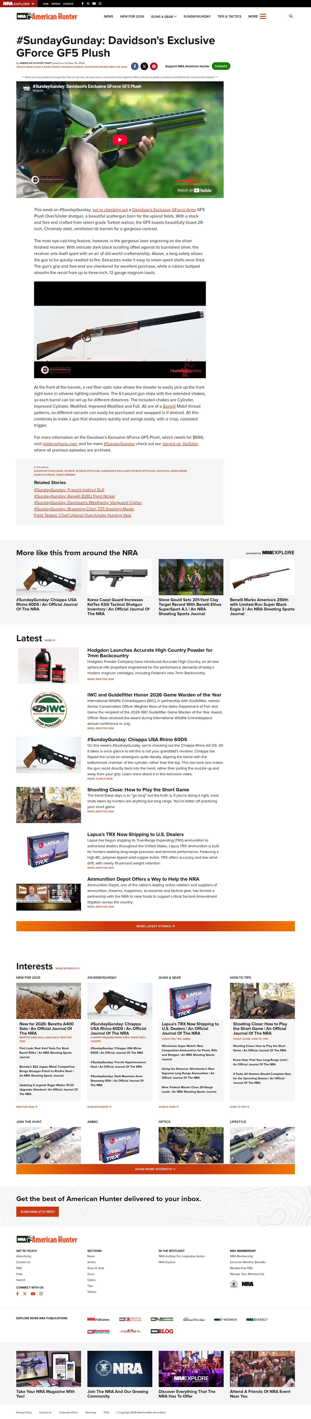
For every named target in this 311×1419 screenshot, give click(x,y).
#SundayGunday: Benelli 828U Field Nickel (74, 496)
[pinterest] (154, 64)
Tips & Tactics (229, 16)
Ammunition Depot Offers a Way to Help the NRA (143, 879)
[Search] (291, 16)
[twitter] (144, 64)
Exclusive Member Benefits (248, 1262)
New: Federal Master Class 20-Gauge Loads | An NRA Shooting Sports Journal (189, 1089)
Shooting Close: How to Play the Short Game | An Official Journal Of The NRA (260, 1028)
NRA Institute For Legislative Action (182, 1256)
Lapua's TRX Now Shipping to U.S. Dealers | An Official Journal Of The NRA (190, 1028)
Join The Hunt (28, 1121)
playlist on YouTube (180, 443)
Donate (68, 4)
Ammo (187, 1039)
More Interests (66, 968)
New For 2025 (28, 977)
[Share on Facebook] (135, 64)
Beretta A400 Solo (31, 1037)
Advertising (23, 1256)
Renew (55, 4)
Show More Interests (178, 1169)
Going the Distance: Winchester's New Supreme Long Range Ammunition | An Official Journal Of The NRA (188, 1073)
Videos (20, 67)
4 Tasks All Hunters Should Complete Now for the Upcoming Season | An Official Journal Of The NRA (262, 1078)
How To (257, 1039)
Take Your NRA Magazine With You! (45, 1393)
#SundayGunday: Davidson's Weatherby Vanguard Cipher (88, 502)
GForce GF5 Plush (88, 471)
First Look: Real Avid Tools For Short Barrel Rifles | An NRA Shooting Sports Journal (45, 1052)
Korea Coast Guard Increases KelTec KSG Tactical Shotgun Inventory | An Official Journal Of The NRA (118, 607)
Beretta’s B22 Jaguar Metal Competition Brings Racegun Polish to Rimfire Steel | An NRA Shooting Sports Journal (47, 1071)
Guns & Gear (162, 16)
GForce (69, 471)
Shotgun (163, 471)
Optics (165, 1121)
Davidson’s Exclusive (151, 209)
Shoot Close (241, 1039)
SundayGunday (197, 16)
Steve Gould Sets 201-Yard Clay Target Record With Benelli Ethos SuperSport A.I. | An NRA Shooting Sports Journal (190, 607)
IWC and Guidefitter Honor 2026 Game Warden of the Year (154, 694)
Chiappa (96, 1041)
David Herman (65, 474)
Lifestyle (238, 1121)
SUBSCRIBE (38, 1211)
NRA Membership (241, 1256)
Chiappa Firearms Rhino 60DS (110, 1037)
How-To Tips (240, 977)
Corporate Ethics (68, 1412)
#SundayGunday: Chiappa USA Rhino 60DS (137, 739)
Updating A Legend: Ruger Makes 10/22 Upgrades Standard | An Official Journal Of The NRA (48, 1089)
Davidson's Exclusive (48, 471)
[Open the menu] (263, 16)
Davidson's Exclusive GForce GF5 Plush (128, 471)
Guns (90, 1274)
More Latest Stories (172, 926)
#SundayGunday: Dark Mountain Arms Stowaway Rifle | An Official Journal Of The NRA (117, 1080)
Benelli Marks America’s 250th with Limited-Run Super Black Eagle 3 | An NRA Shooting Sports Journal (262, 607)
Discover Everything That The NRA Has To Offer (187, 1393)
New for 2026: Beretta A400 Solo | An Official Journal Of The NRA (46, 1028)
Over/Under (178, 471)
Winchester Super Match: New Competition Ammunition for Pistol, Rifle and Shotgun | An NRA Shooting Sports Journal (189, 1052)
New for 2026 (132, 16)
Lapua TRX (168, 1039)
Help (19, 1274)
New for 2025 (25, 1107)
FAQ (19, 1268)
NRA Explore (167, 1262)
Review (103, 67)
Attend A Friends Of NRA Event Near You (260, 1393)
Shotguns (91, 67)
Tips (265, 1039)
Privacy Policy (24, 1412)
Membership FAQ (241, 1268)
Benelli (169, 406)
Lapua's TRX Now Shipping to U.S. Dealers (135, 834)
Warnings (90, 1412)
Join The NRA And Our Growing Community (117, 1393)
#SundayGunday (72, 67)
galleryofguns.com (60, 443)
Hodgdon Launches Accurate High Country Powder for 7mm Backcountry (150, 652)
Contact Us (23, 1262)
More (48, 640)
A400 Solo (52, 1037)
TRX (179, 1039)
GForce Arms (184, 209)
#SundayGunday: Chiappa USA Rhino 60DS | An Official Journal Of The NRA (47, 604)
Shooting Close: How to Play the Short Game (138, 789)
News (108, 16)
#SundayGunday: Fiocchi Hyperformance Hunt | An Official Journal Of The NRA (118, 1064)
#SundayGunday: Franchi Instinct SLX (69, 490)
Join (45, 4)
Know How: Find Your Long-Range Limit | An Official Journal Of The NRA (260, 1062)
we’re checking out (110, 209)
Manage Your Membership (247, 1274)
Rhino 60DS (138, 1037)
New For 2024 (118, 67)
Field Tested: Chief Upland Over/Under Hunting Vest (82, 515)
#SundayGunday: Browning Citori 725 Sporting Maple (84, 509)
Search (20, 1280)
